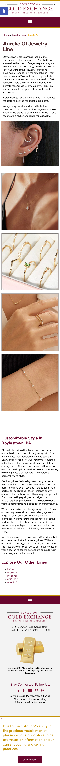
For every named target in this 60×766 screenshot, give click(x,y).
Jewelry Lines (19, 35)
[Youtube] (30, 690)
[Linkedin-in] (17, 690)
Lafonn (11, 569)
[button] (4, 11)
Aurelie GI (12, 582)
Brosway (12, 572)
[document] (30, 741)
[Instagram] (43, 690)
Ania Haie (12, 578)
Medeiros (12, 575)
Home (6, 35)
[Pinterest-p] (36, 690)
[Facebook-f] (23, 690)
